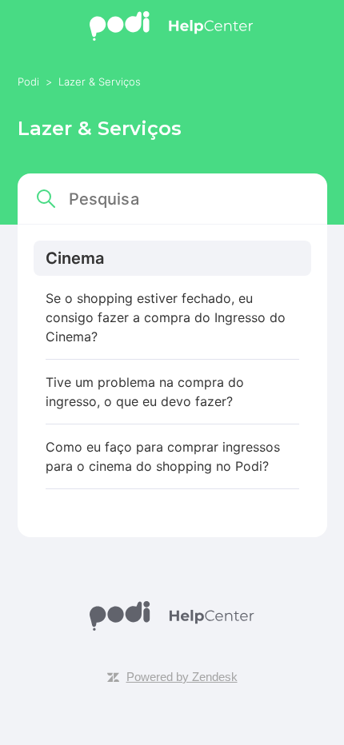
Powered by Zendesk (182, 676)
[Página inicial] (172, 36)
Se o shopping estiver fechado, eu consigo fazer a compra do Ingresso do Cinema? (166, 317)
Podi (30, 81)
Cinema (75, 258)
